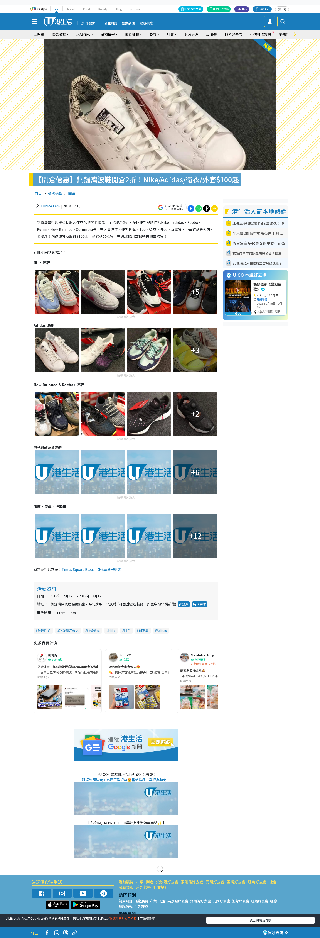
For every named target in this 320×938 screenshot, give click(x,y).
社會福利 (160, 887)
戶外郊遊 (143, 887)
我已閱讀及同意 (260, 920)
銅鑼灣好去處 (69, 630)
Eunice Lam (50, 206)
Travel (71, 9)
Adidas (162, 630)
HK (56, 9)
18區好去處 (233, 34)
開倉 (72, 193)
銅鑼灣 (184, 604)
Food (86, 9)
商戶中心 (241, 9)
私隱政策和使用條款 (123, 918)
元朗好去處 (215, 881)
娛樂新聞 (128, 23)
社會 (272, 881)
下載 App (264, 9)
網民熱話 (126, 901)
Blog (119, 9)
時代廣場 (199, 604)
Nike (112, 630)
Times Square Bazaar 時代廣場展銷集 (91, 569)
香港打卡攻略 (260, 34)
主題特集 (286, 34)
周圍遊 (211, 34)
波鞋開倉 (44, 630)
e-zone (135, 9)
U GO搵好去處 (192, 9)
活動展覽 (126, 881)
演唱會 (39, 34)
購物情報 (55, 193)
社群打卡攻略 (221, 9)
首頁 (38, 193)
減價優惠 (93, 630)
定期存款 (146, 23)
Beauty (103, 9)
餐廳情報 (126, 887)
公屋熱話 (110, 23)
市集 (139, 881)
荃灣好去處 (236, 881)
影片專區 (191, 34)
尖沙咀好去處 (167, 881)
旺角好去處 (257, 881)
